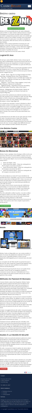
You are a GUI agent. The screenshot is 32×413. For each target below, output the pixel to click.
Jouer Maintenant (5, 205)
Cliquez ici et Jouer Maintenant (16, 28)
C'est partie (3, 368)
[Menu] (29, 6)
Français (29, 372)
